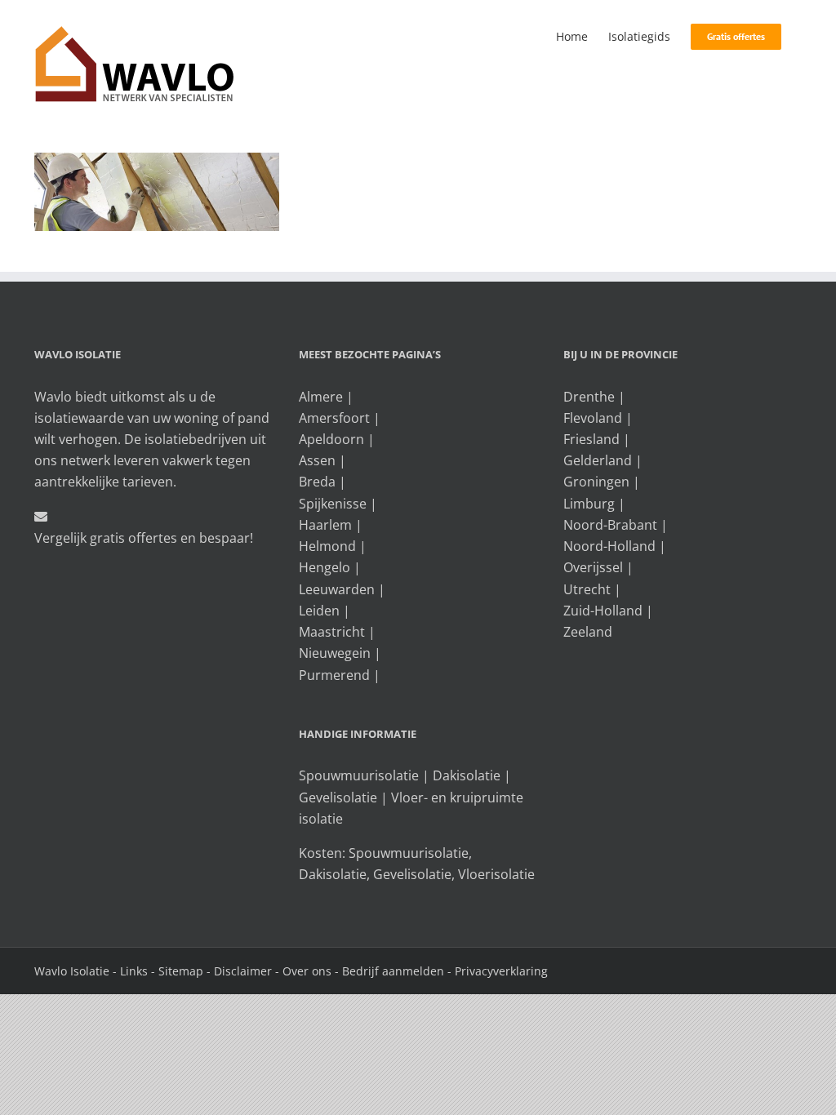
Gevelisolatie (338, 797)
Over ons (306, 971)
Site (168, 971)
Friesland (591, 439)
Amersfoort (334, 418)
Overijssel (593, 567)
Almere (321, 397)
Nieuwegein (335, 653)
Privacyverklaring (501, 971)
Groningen (596, 482)
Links (134, 971)
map (191, 971)
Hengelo (324, 567)
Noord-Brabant (610, 525)
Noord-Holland (609, 546)
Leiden (319, 611)
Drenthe (589, 397)
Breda (317, 482)
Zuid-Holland (603, 611)
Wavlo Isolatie (71, 971)
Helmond (327, 546)
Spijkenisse (333, 504)
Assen (317, 460)
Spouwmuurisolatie (359, 775)
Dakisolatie (466, 775)
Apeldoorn (331, 439)
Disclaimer (243, 971)
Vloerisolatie (496, 874)
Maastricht (332, 632)
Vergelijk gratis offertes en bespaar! (143, 538)
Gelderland (597, 460)
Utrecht (587, 589)
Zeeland (587, 632)
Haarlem (325, 525)
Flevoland (592, 418)
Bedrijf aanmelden (393, 971)
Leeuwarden (337, 589)
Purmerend (334, 675)
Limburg (589, 504)
